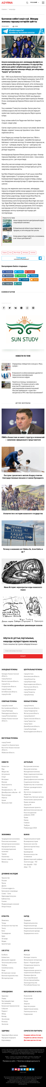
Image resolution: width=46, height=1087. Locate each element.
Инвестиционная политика (33, 774)
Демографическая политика (34, 779)
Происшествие (7, 803)
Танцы (4, 923)
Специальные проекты (32, 965)
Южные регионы (30, 701)
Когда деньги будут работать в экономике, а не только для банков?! (28, 237)
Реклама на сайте (9, 1061)
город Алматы (29, 706)
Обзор (4, 1014)
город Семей (6, 742)
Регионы (5, 1022)
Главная (4, 9)
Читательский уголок (9, 963)
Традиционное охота (31, 933)
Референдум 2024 (30, 828)
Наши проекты (7, 785)
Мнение (4, 782)
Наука (26, 1001)
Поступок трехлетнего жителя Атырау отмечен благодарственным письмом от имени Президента (23, 477)
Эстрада (5, 939)
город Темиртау (29, 692)
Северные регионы (9, 701)
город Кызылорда (30, 729)
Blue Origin (17, 252)
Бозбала (5, 955)
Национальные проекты (32, 807)
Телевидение (6, 933)
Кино (3, 931)
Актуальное (6, 774)
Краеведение (28, 852)
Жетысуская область (31, 713)
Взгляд (4, 1016)
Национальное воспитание (33, 928)
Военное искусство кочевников (31, 856)
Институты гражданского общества (33, 793)
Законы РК (27, 805)
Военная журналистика (10, 976)
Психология (28, 996)
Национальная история (32, 839)
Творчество (6, 878)
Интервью (5, 779)
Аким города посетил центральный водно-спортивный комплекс (28, 222)
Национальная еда (30, 926)
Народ (26, 820)
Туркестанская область (32, 719)
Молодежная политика (32, 772)
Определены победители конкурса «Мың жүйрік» (27, 365)
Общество (5, 772)
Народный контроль (9, 847)
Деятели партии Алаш (31, 847)
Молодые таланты (30, 957)
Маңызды (12, 9)
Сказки (4, 901)
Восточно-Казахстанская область (10, 749)
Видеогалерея (29, 968)
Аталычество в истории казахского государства (23, 514)
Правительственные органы (34, 797)
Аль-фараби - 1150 (30, 864)
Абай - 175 (27, 867)
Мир (3, 769)
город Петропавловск (9, 716)
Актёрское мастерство (10, 926)
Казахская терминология (10, 1006)
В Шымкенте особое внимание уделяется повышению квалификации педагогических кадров (27, 375)
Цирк (3, 936)
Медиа (4, 941)
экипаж (32, 252)
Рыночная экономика (9, 841)
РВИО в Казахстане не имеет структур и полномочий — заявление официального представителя (23, 439)
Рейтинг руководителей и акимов (33, 788)
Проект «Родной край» (32, 963)
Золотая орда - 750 (30, 862)
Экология (5, 1024)
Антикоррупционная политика (9, 850)
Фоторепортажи (7, 978)
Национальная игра (31, 923)
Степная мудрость (8, 888)
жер (10, 252)
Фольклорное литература (33, 960)
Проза (4, 883)
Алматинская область (31, 708)
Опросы (4, 798)
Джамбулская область (32, 726)
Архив (4, 800)
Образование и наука (33, 992)
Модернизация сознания (10, 904)
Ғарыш (5, 252)
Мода (3, 970)
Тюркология (28, 849)
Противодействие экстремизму (8, 1002)
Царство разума (29, 1006)
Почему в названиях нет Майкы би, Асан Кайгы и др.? (23, 550)
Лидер (4, 998)
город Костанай (7, 706)
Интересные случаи (9, 973)
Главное (27, 823)
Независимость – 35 (9, 790)
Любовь (4, 965)
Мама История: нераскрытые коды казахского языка (23, 589)
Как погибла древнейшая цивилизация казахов (23, 626)
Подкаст (4, 1011)
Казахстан (5, 766)
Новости (5, 762)
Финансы (5, 862)
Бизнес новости (7, 859)
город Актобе (6, 694)
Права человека (29, 802)
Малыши (27, 955)
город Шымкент (29, 716)
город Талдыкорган (30, 711)
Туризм (4, 854)
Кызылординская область (33, 732)
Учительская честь (30, 1011)
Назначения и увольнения (33, 800)
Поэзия (4, 881)
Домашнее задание (9, 960)
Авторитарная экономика (11, 844)
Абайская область (8, 753)
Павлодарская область (10, 713)
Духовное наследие (10, 874)
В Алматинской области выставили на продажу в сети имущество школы (27, 229)
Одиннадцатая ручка (9, 896)
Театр (4, 928)
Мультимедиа (6, 795)
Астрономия (28, 998)
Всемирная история (31, 841)
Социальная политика (31, 782)
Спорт (4, 777)
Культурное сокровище (10, 891)
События (5, 1009)
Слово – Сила (6, 894)
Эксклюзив (5, 1019)
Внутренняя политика (31, 766)
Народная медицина (9, 1038)
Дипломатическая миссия (33, 810)
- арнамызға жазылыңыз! (21, 258)
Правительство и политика (33, 785)
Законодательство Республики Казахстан (32, 984)
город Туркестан (30, 721)
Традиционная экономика (11, 839)
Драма (4, 886)
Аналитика (5, 857)
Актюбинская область (9, 692)
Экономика (6, 835)
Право (26, 817)
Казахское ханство (30, 844)
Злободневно (7, 992)
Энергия (27, 1004)
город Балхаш (29, 695)
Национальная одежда (32, 931)
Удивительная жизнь (31, 1009)
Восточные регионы (10, 738)
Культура (5, 916)
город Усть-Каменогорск (10, 745)
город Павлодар (7, 711)
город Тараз (28, 724)
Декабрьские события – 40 (11, 792)
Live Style (5, 951)
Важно (26, 835)
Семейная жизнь (7, 968)
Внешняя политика (30, 769)
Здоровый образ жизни (10, 1035)
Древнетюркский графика (33, 859)
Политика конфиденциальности (28, 1061)
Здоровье (5, 996)
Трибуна (27, 825)
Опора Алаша (6, 907)
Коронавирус (6, 1040)
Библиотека (6, 899)
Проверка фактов (30, 975)
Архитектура (6, 944)
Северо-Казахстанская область (10, 720)
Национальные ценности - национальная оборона (33, 972)
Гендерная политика (31, 777)
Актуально (28, 762)
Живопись (5, 920)
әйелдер (25, 252)
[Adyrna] (10, 3)
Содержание (28, 1014)
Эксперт (4, 787)
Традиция (27, 920)
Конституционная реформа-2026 (30, 814)
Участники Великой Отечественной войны (31, 979)
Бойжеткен (5, 957)
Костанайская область (10, 708)
